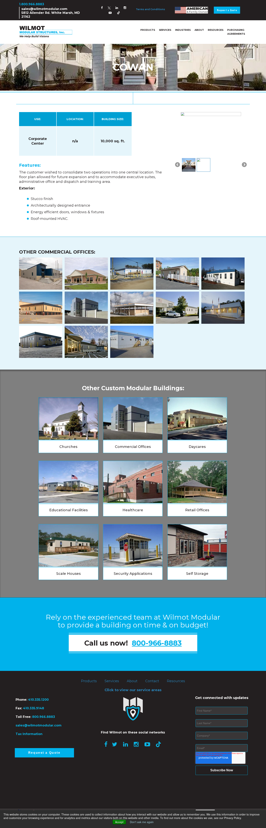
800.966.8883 (43, 717)
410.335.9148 (33, 708)
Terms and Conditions (150, 9)
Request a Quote (227, 10)
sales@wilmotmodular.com (44, 9)
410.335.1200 (38, 700)
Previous (178, 166)
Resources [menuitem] (215, 29)
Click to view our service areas (133, 690)
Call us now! (133, 643)
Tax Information (29, 734)
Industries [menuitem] (183, 29)
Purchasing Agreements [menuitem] (236, 31)
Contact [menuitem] (152, 681)
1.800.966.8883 (31, 4)
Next (244, 166)
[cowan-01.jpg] (189, 165)
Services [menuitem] (165, 29)
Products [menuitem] (147, 29)
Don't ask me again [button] (142, 822)
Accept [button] (119, 822)
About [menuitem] (199, 29)
